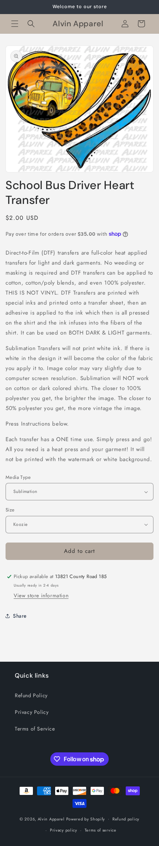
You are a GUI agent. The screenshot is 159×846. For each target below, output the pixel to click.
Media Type (18, 477)
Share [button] (20, 616)
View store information (41, 595)
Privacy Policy (31, 712)
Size (10, 509)
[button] (15, 24)
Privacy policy (63, 830)
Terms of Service (35, 728)
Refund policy (125, 819)
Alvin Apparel (51, 819)
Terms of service (100, 830)
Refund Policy (31, 695)
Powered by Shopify (85, 819)
